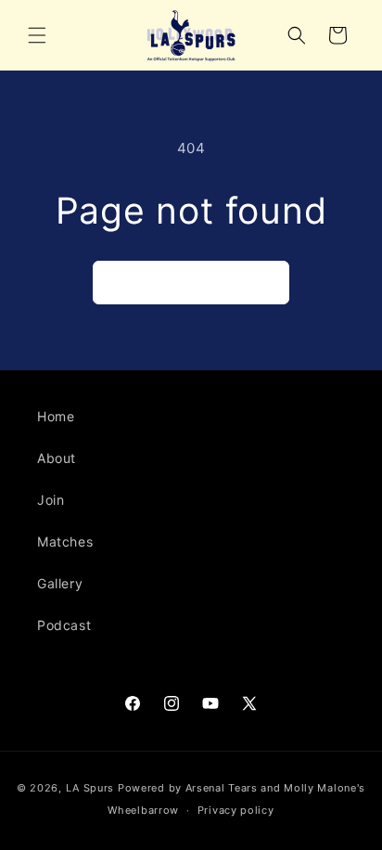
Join (50, 500)
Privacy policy (235, 810)
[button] (37, 35)
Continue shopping (191, 282)
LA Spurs (90, 787)
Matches (65, 541)
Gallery (60, 583)
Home (55, 416)
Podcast (64, 625)
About (56, 458)
